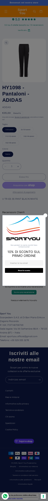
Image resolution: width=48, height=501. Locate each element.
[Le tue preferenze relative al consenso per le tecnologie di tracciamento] (43, 496)
